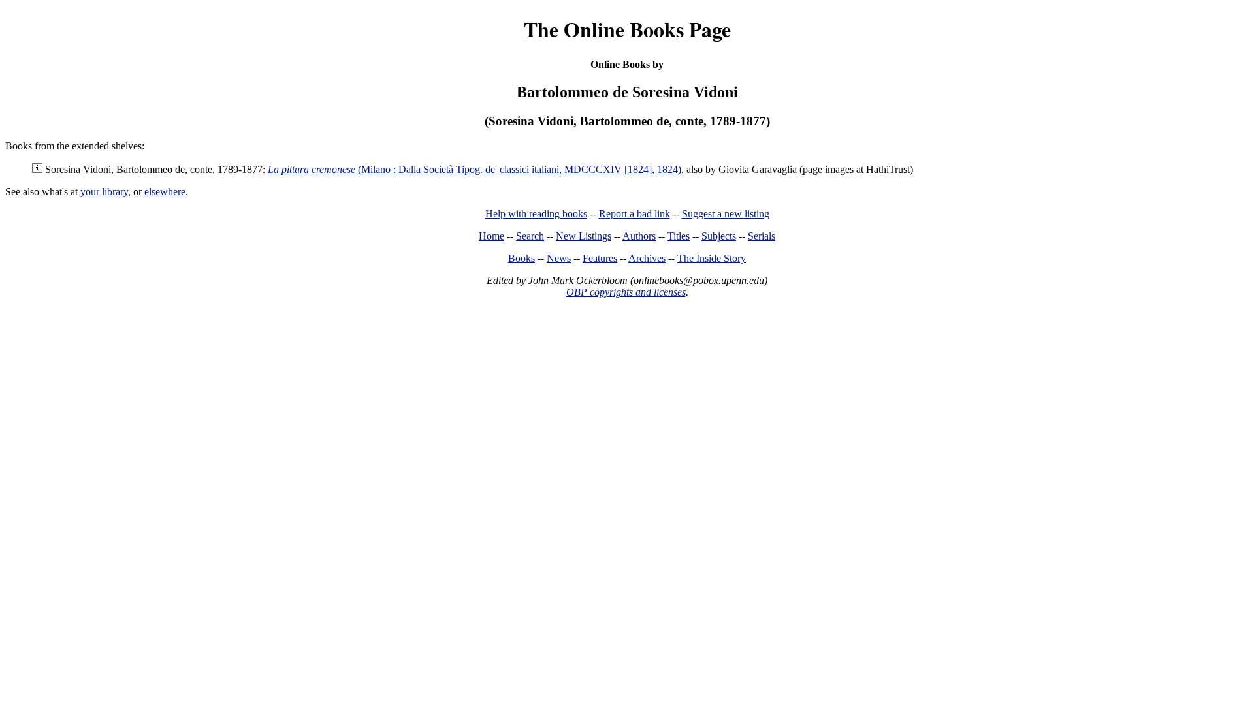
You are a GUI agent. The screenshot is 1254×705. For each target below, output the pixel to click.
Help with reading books (536, 213)
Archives (647, 258)
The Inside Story (711, 258)
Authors (639, 236)
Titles (678, 236)
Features (600, 258)
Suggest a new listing (725, 213)
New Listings (583, 236)
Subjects (718, 236)
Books (521, 258)
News (559, 258)
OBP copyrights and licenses (626, 292)
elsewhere (164, 191)
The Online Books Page (627, 29)
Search (530, 236)
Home (491, 236)
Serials (761, 236)
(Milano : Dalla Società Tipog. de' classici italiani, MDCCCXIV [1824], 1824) (474, 169)
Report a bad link (634, 213)
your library (104, 191)
